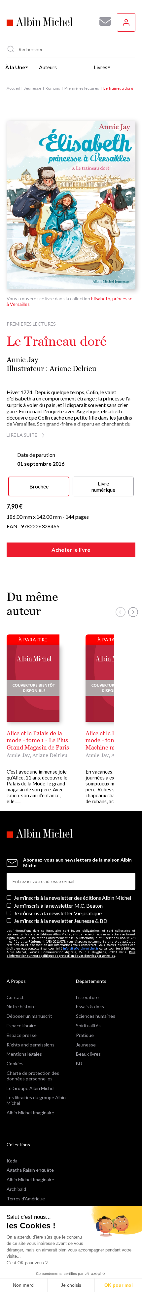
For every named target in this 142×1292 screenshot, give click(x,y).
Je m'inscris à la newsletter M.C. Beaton (58, 905)
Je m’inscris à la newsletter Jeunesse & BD (60, 921)
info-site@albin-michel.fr (80, 948)
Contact (15, 997)
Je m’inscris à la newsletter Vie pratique (58, 913)
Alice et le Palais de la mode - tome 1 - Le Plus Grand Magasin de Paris (38, 740)
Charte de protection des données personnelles (33, 1075)
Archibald (16, 1189)
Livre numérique (103, 486)
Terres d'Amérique (26, 1198)
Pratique (85, 1035)
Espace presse (22, 1035)
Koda (12, 1160)
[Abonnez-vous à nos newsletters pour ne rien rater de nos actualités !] (102, 21)
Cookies (15, 1063)
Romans (53, 88)
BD (79, 1063)
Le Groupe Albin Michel (30, 1088)
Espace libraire (21, 1025)
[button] (120, 612)
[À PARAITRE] (33, 683)
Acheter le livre (71, 549)
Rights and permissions (30, 1044)
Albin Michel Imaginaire (30, 1112)
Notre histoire (21, 1006)
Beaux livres (88, 1054)
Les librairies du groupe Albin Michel (36, 1100)
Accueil (13, 88)
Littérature (87, 997)
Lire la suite (22, 435)
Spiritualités (88, 1025)
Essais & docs (90, 1006)
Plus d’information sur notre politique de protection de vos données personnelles (71, 953)
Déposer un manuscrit (29, 1016)
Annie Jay (22, 359)
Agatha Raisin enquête (30, 1170)
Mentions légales (24, 1054)
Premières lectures (81, 88)
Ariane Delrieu (73, 368)
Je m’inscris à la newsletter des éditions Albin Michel (72, 898)
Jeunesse (32, 88)
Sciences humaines (95, 1016)
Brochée (39, 486)
